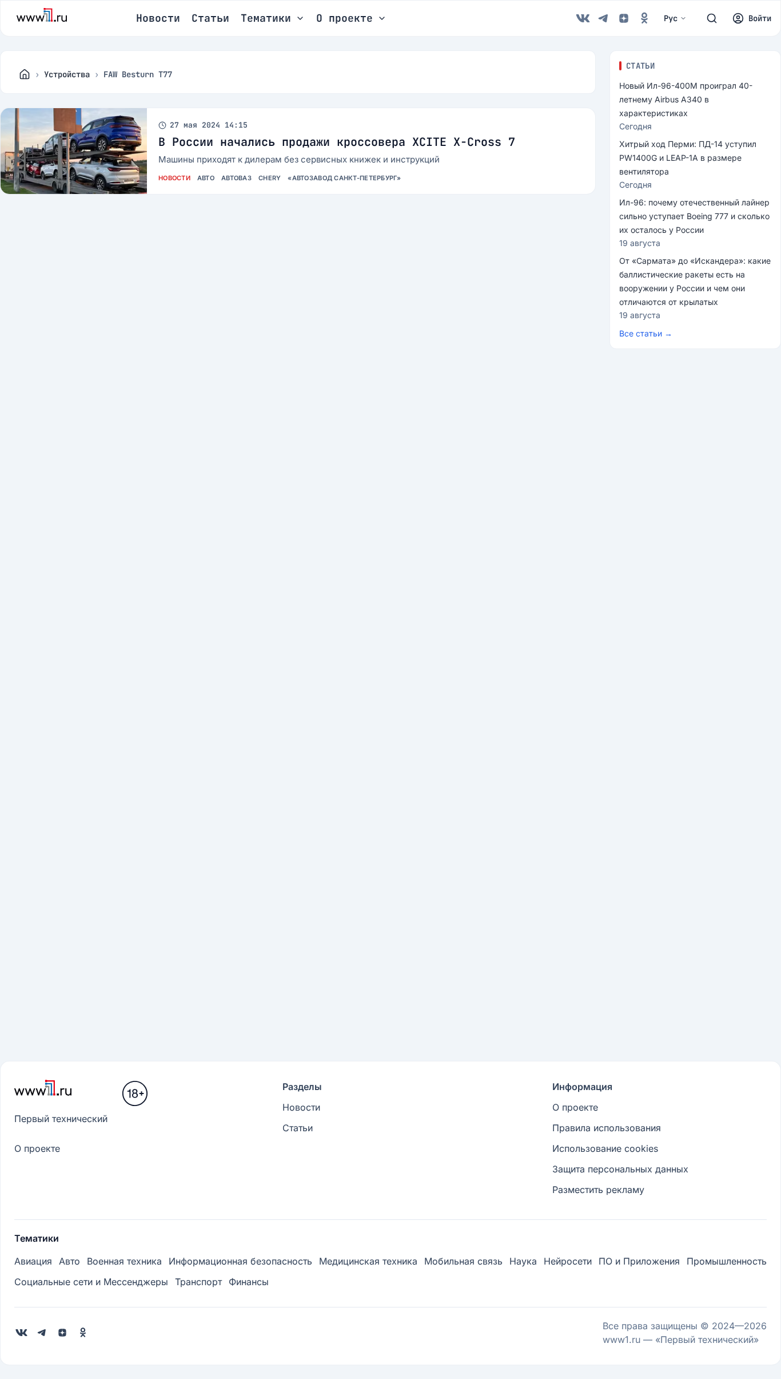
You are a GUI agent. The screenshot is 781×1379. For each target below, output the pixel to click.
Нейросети (568, 1261)
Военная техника (124, 1261)
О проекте (37, 1148)
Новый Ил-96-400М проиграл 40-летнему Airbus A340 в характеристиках (685, 99)
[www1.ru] (24, 74)
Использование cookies (605, 1148)
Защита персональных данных (620, 1169)
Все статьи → (645, 333)
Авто (205, 178)
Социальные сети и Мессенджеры (91, 1281)
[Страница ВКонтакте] (583, 18)
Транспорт (198, 1281)
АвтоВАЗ (236, 178)
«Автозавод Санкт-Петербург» (344, 178)
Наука (523, 1261)
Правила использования (606, 1128)
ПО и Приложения (639, 1261)
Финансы (249, 1281)
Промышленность (727, 1261)
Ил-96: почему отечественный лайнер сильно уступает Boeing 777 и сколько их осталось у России (694, 216)
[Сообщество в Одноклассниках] (644, 18)
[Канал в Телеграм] (603, 18)
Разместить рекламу (598, 1189)
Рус (671, 18)
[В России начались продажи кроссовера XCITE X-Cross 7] (74, 151)
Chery (269, 178)
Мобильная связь (463, 1261)
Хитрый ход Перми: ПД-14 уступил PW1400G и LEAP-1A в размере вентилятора (687, 157)
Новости (158, 18)
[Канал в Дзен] (624, 18)
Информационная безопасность (240, 1261)
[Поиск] (712, 18)
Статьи (210, 18)
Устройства (67, 74)
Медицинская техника (368, 1261)
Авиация (33, 1261)
